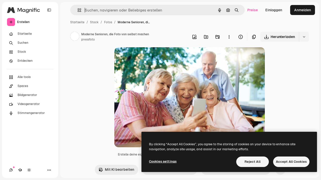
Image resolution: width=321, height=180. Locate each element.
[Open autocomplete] (77, 10)
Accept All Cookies (291, 162)
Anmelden (302, 10)
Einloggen (273, 10)
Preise (252, 10)
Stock (94, 22)
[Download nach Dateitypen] (304, 37)
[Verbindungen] (11, 170)
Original (146, 56)
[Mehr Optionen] (229, 37)
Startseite (77, 22)
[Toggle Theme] (29, 170)
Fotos (108, 22)
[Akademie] (20, 170)
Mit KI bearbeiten (119, 169)
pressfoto (88, 40)
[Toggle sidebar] (49, 10)
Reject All (253, 162)
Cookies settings (163, 161)
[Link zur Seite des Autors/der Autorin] (74, 37)
